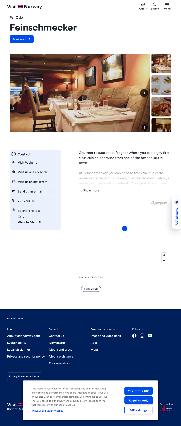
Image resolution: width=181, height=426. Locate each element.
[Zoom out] (164, 260)
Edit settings (138, 410)
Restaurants (91, 288)
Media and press (60, 349)
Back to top (17, 318)
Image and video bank (105, 336)
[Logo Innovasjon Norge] (166, 408)
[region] (125, 232)
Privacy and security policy (26, 356)
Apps (94, 342)
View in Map (27, 222)
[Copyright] (145, 127)
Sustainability (16, 342)
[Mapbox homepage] (159, 203)
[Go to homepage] (29, 6)
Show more (91, 190)
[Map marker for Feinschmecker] (124, 228)
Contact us (56, 336)
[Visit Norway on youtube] (150, 336)
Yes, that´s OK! (138, 391)
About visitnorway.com (23, 336)
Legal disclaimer (18, 349)
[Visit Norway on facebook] (134, 336)
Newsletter (57, 342)
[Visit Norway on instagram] (142, 336)
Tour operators (59, 363)
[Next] (144, 93)
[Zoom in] (164, 255)
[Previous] (15, 93)
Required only (138, 400)
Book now (19, 39)
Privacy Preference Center (24, 376)
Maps (94, 349)
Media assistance (61, 356)
